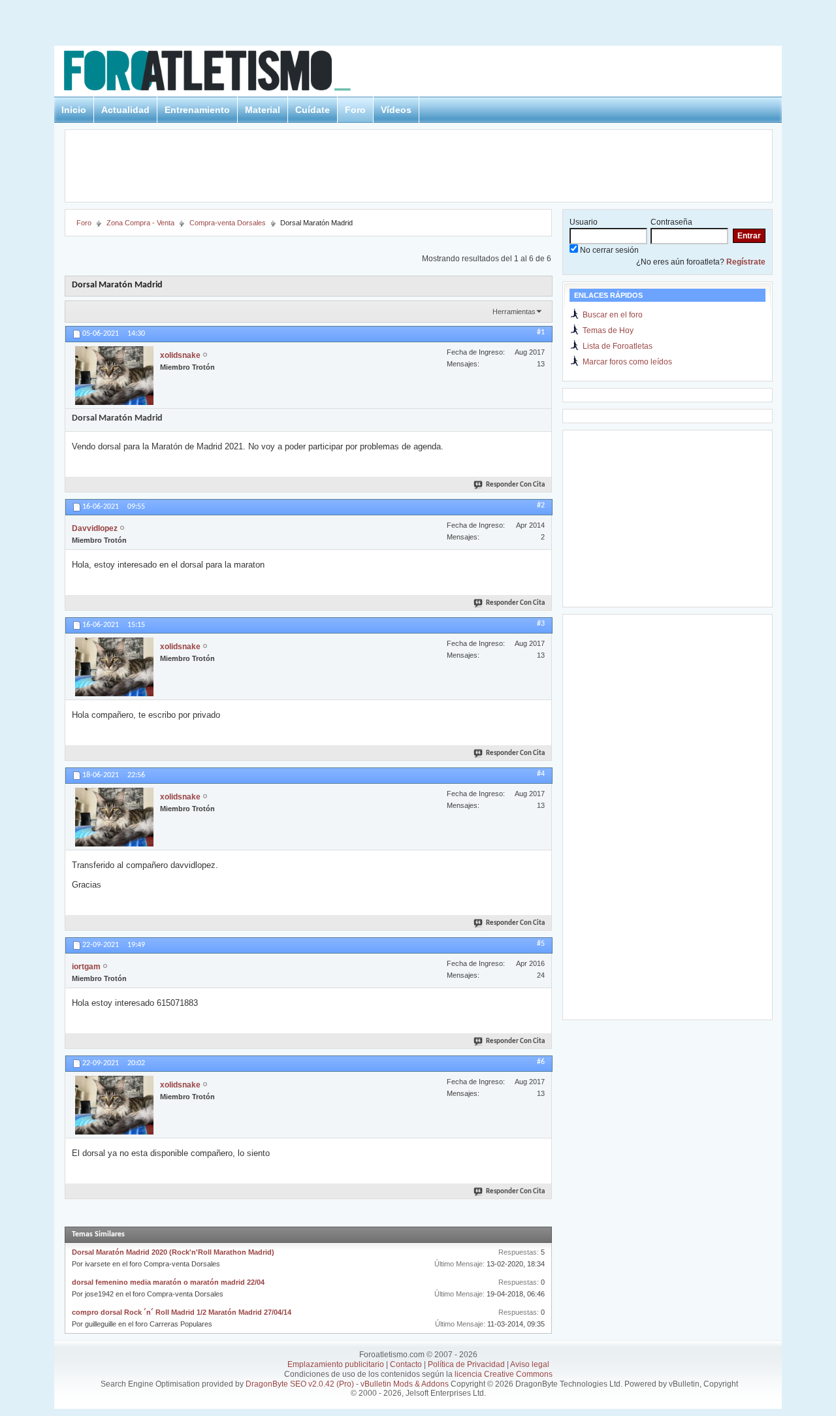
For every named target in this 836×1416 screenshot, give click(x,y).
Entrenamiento (197, 110)
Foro (355, 110)
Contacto (406, 1364)
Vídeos (396, 110)
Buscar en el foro (613, 314)
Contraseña (671, 222)
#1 (541, 332)
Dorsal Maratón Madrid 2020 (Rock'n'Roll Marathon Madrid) (173, 1252)
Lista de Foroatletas (617, 346)
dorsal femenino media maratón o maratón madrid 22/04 (168, 1282)
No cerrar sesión (608, 250)
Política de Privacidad (466, 1364)
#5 (541, 944)
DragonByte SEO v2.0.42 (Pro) (300, 1384)
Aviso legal (529, 1364)
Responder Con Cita (515, 485)
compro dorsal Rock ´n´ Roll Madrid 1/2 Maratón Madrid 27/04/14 (181, 1312)
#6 (541, 1062)
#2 (541, 505)
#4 (541, 774)
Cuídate (312, 110)
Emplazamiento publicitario (335, 1364)
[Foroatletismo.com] (222, 73)
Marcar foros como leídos (627, 361)
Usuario (584, 222)
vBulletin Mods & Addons (405, 1384)
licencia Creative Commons (504, 1374)
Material (262, 110)
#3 (541, 624)
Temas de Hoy (608, 330)
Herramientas (514, 311)
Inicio (73, 110)
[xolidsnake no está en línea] (114, 375)
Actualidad (125, 110)
